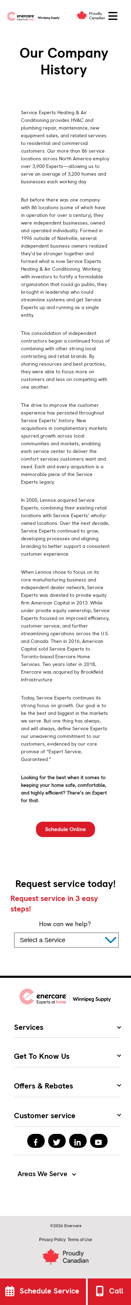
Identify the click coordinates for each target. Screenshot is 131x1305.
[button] (112, 16)
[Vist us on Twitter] (57, 1141)
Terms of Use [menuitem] (79, 1239)
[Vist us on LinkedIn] (78, 1141)
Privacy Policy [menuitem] (52, 1239)
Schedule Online (65, 829)
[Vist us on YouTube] (99, 1141)
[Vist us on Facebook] (36, 1141)
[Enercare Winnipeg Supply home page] (35, 16)
